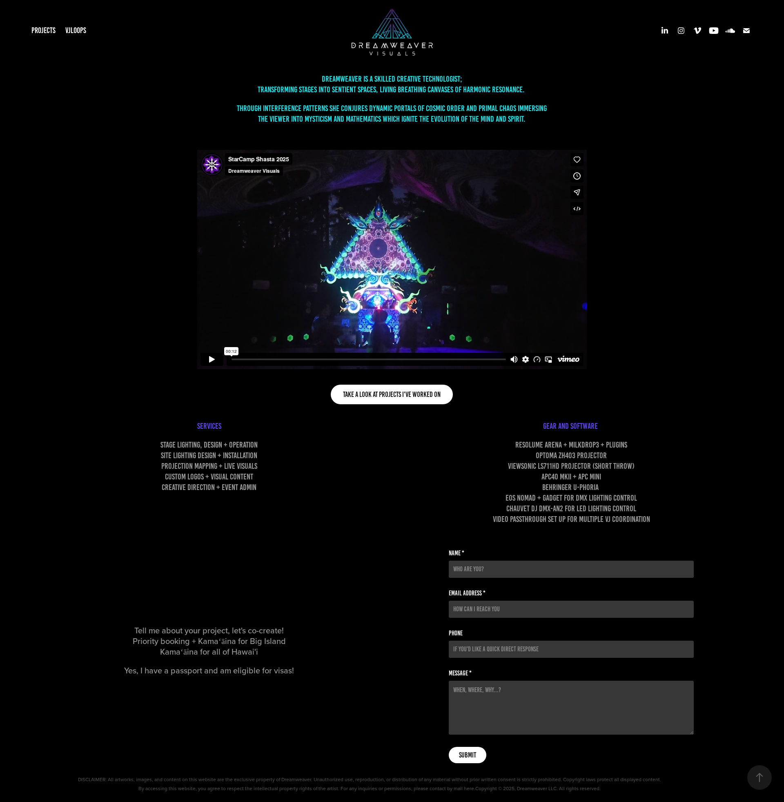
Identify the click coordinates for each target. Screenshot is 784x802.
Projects (43, 30)
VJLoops (75, 30)
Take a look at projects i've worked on (392, 394)
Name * (456, 553)
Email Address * (467, 593)
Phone (456, 633)
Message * (460, 673)
